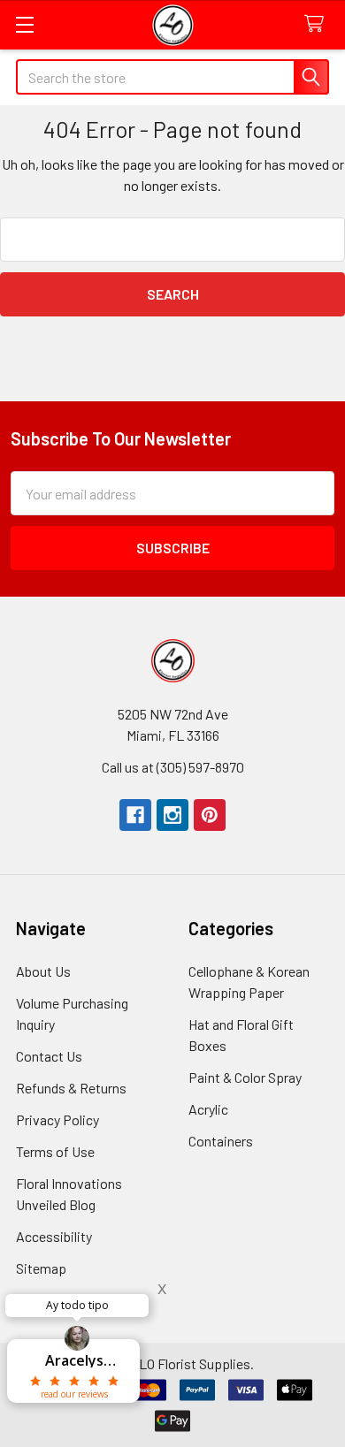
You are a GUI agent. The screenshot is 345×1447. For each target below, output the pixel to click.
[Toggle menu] (24, 24)
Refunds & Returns (71, 1087)
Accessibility (54, 1236)
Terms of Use (55, 1151)
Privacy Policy (57, 1119)
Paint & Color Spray (245, 1077)
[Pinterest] (210, 815)
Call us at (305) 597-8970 (173, 766)
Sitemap (41, 1268)
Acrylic (208, 1108)
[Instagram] (172, 815)
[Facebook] (135, 815)
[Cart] (318, 24)
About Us (43, 971)
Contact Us (49, 1055)
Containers (220, 1140)
